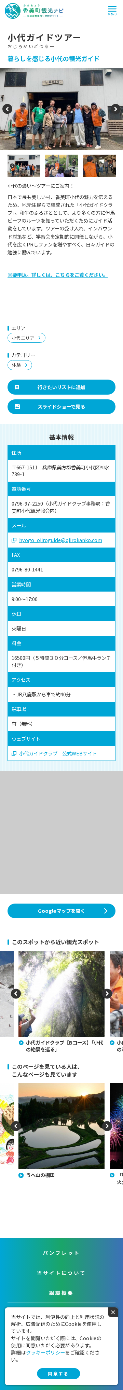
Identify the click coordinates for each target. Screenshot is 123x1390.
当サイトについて (61, 1272)
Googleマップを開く (61, 910)
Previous (7, 112)
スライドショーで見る (61, 406)
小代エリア (23, 338)
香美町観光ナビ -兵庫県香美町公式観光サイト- (34, 11)
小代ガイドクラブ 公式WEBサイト (58, 753)
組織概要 (61, 1292)
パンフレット (61, 1252)
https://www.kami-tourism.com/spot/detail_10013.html (55, 1089)
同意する (58, 1373)
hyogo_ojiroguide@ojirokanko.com (60, 540)
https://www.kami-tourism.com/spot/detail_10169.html (55, 957)
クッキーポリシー (45, 1352)
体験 (16, 364)
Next (115, 112)
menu (112, 11)
